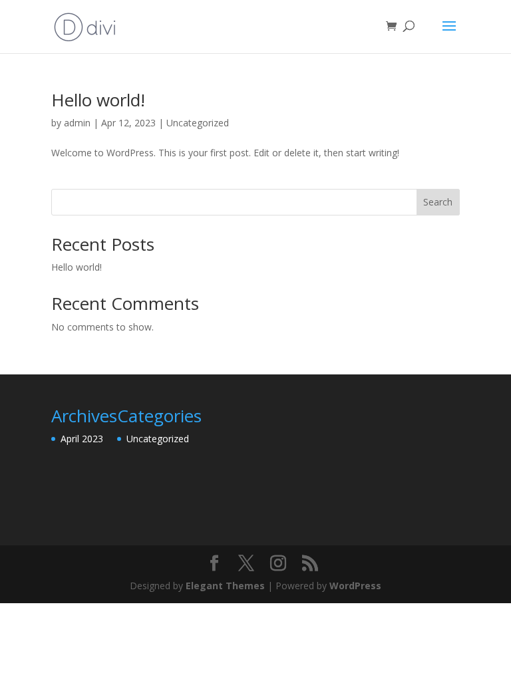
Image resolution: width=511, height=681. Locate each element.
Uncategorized (197, 122)
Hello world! (98, 100)
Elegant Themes (225, 585)
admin (77, 122)
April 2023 (82, 438)
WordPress (355, 585)
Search (437, 202)
